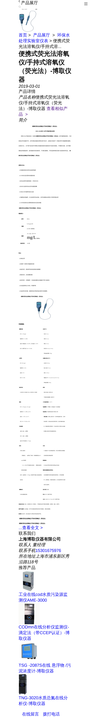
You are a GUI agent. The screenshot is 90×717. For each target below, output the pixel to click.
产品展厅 (41, 35)
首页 (23, 35)
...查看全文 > (31, 527)
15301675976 (48, 550)
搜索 (36, 9)
